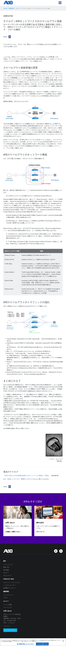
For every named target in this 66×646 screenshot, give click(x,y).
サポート (6, 573)
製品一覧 (6, 567)
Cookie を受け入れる (42, 644)
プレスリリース (8, 595)
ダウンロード (7, 575)
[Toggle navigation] (60, 3)
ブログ (17, 8)
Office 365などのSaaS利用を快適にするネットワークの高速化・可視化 (27, 475)
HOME (5, 8)
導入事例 (6, 570)
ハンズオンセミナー (9, 585)
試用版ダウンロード (9, 588)
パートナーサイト (10, 630)
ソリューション (8, 564)
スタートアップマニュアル (11, 582)
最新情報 (11, 8)
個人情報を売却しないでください (25, 644)
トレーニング (7, 607)
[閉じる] (63, 641)
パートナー (6, 626)
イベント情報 (7, 605)
